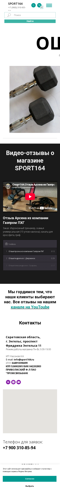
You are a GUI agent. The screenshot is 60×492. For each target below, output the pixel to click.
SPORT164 (15, 4)
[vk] (8, 382)
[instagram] (13, 382)
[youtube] (18, 382)
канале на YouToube (30, 307)
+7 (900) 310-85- (17, 7)
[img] (33, 5)
